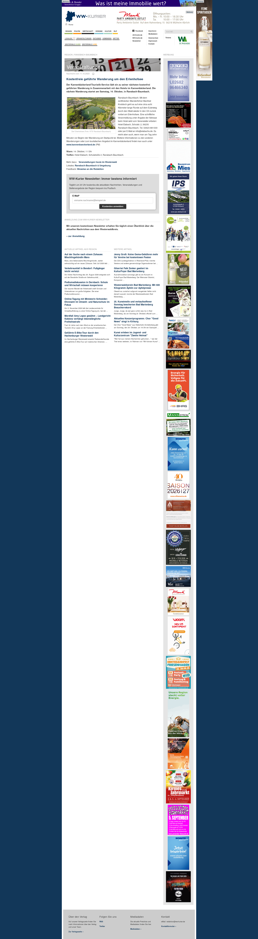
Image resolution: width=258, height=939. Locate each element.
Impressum (152, 41)
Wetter (116, 38)
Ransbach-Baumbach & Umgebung (93, 165)
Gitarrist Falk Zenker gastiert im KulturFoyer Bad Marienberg (131, 270)
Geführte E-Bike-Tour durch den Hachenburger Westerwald (81, 334)
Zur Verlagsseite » (76, 931)
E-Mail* (75, 196)
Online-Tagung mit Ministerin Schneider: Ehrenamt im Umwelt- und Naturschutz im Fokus (87, 301)
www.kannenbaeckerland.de (80, 144)
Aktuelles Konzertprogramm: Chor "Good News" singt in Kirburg (136, 320)
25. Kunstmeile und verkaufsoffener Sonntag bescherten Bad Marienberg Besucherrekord (133, 304)
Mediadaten (152, 34)
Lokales (69, 38)
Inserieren (152, 31)
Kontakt (151, 44)
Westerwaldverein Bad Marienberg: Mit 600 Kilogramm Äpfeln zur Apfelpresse (137, 286)
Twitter (102, 926)
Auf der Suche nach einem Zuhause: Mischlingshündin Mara (83, 256)
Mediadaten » (135, 929)
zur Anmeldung (76, 236)
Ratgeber (97, 38)
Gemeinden (107, 38)
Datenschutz (153, 38)
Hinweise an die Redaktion (90, 168)
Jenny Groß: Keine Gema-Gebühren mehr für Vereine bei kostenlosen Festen (136, 256)
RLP (115, 31)
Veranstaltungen (83, 38)
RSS (101, 921)
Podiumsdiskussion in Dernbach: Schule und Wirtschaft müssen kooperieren (86, 284)
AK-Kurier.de (137, 35)
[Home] (66, 24)
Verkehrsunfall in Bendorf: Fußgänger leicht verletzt (84, 270)
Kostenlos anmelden (112, 206)
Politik (77, 31)
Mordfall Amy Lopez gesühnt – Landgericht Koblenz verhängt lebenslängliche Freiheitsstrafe (87, 318)
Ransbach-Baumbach (85, 54)
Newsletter (136, 41)
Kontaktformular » (168, 926)
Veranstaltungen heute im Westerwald (98, 162)
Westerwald (72, 44)
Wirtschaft (88, 31)
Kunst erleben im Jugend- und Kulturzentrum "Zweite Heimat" (131, 334)
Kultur (108, 31)
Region (68, 31)
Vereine (99, 31)
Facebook (139, 31)
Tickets (168, 37)
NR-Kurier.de (137, 38)
